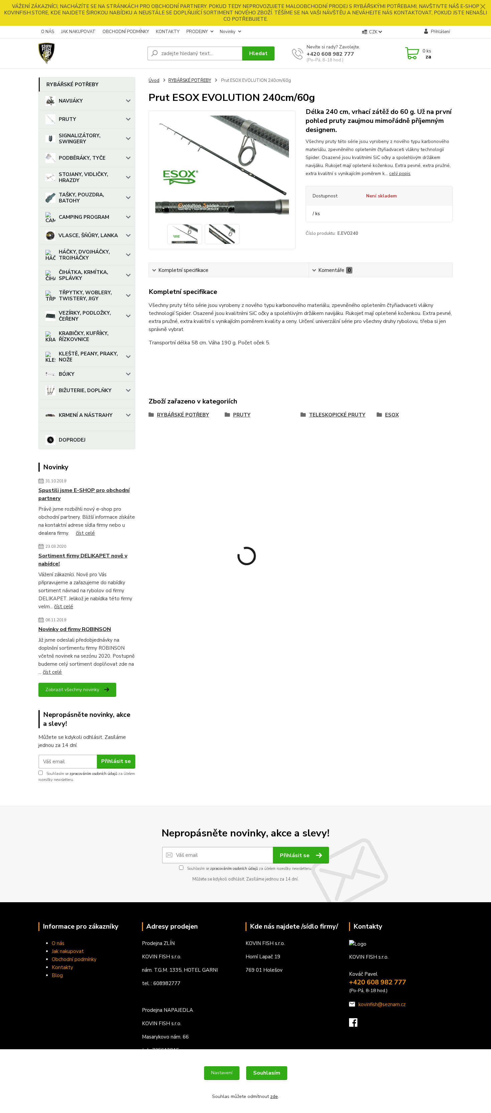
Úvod (154, 80)
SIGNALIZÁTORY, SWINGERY (80, 138)
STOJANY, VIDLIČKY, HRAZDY (83, 177)
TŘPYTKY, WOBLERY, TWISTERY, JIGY (85, 295)
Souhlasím (266, 1073)
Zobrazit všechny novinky (72, 689)
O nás (58, 943)
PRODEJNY (197, 32)
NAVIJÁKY (71, 101)
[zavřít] (482, 6)
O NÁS (47, 32)
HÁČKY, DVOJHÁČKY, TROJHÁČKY (84, 255)
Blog (57, 975)
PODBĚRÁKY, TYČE (82, 158)
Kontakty (62, 967)
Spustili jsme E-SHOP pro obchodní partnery (84, 494)
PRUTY (67, 119)
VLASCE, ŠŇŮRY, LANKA (88, 235)
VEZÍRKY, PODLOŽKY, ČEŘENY (85, 316)
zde (274, 1096)
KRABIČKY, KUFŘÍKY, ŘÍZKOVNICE (84, 336)
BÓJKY (66, 374)
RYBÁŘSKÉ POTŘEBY (72, 84)
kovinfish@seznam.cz (381, 1004)
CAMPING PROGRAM (84, 217)
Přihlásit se (116, 761)
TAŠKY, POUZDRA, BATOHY (81, 197)
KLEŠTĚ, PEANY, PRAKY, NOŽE (88, 356)
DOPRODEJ (72, 440)
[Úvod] (90, 53)
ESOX (392, 415)
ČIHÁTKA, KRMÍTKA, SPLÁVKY (83, 275)
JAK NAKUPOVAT (78, 32)
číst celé (85, 533)
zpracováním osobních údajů (93, 773)
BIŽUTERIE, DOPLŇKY (85, 390)
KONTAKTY (167, 32)
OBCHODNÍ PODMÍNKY (126, 32)
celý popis (400, 173)
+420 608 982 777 (330, 54)
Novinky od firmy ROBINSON (74, 629)
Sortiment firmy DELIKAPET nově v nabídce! (82, 560)
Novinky (227, 32)
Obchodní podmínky (74, 959)
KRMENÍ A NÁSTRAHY (86, 415)
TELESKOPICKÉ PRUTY (337, 415)
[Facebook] (356, 1024)
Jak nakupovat (68, 951)
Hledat (258, 53)
